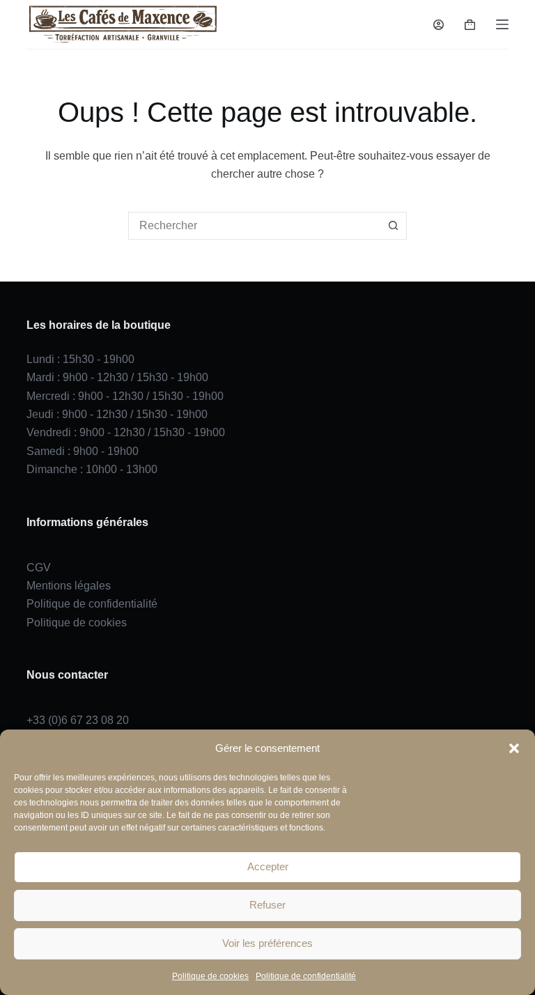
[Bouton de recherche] (393, 226)
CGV (38, 567)
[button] (514, 748)
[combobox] (254, 226)
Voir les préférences (267, 943)
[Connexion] (438, 25)
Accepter (267, 866)
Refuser (267, 905)
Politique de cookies (210, 976)
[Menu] (502, 24)
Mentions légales (68, 586)
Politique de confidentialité (306, 976)
